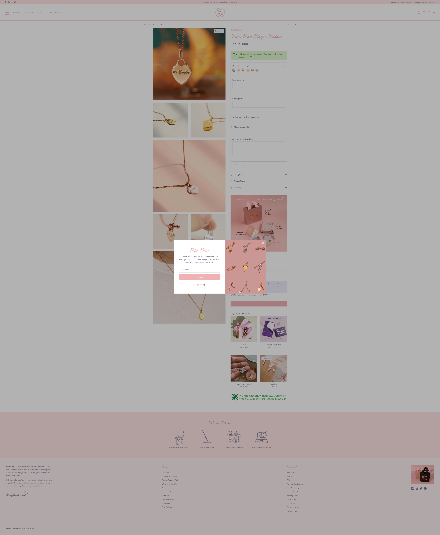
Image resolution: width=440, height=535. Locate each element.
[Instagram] (198, 285)
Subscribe (199, 277)
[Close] (262, 243)
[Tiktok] (201, 285)
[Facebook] (194, 285)
